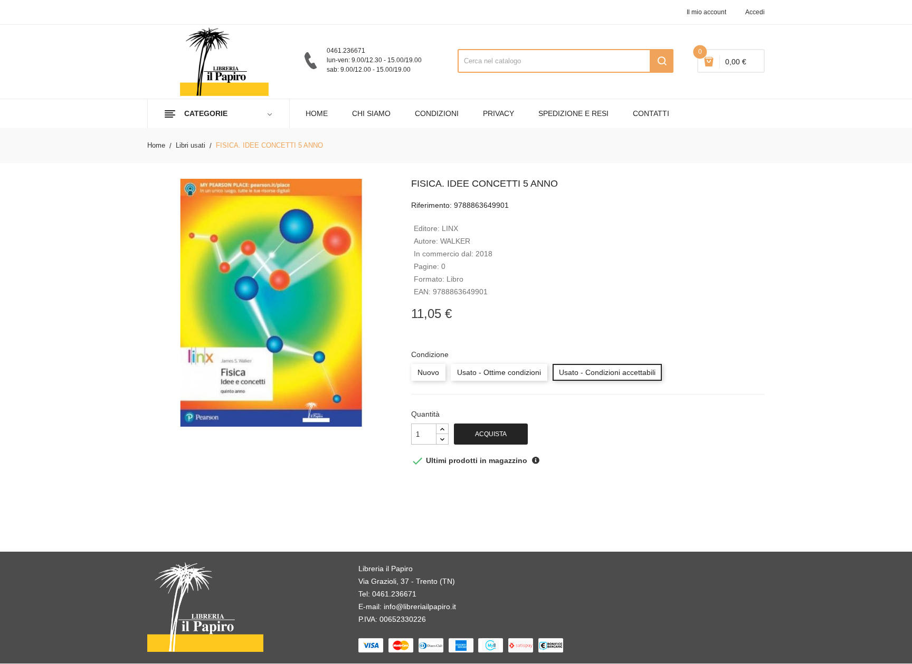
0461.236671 (394, 594)
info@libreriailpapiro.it (420, 606)
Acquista (491, 434)
